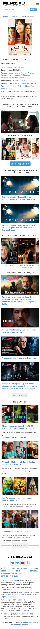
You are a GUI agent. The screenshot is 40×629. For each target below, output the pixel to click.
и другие (20, 77)
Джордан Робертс (29, 83)
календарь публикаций (11, 573)
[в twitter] (18, 563)
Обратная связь (30, 622)
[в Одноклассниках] (27, 563)
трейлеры (5, 568)
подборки (34, 571)
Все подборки (20, 546)
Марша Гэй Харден (22, 75)
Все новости (20, 395)
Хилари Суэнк (14, 73)
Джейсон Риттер (7, 75)
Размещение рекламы (20, 625)
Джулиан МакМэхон (9, 77)
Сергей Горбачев (8, 597)
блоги (3, 571)
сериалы (34, 568)
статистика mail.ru (9, 576)
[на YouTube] (22, 563)
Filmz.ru (17, 587)
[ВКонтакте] (13, 563)
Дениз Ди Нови (18, 86)
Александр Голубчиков (16, 594)
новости (15, 568)
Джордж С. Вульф (19, 80)
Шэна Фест (17, 83)
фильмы (24, 568)
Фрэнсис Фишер (26, 73)
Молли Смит (30, 86)
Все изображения (20, 164)
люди (18, 571)
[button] (36, 149)
